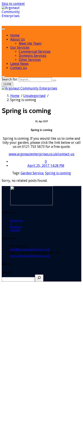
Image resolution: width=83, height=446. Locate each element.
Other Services (30, 60)
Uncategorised (34, 96)
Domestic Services (32, 56)
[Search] (54, 80)
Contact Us (18, 68)
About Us (17, 39)
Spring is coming (58, 173)
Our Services (19, 47)
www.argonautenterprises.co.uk (29, 255)
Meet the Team (30, 43)
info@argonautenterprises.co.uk (30, 249)
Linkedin (15, 230)
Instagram (16, 220)
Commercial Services (34, 52)
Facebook (16, 227)
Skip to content (13, 4)
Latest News (19, 64)
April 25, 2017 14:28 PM (45, 166)
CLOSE (7, 84)
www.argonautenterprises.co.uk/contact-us (41, 154)
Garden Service (32, 173)
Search (7, 272)
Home (14, 35)
